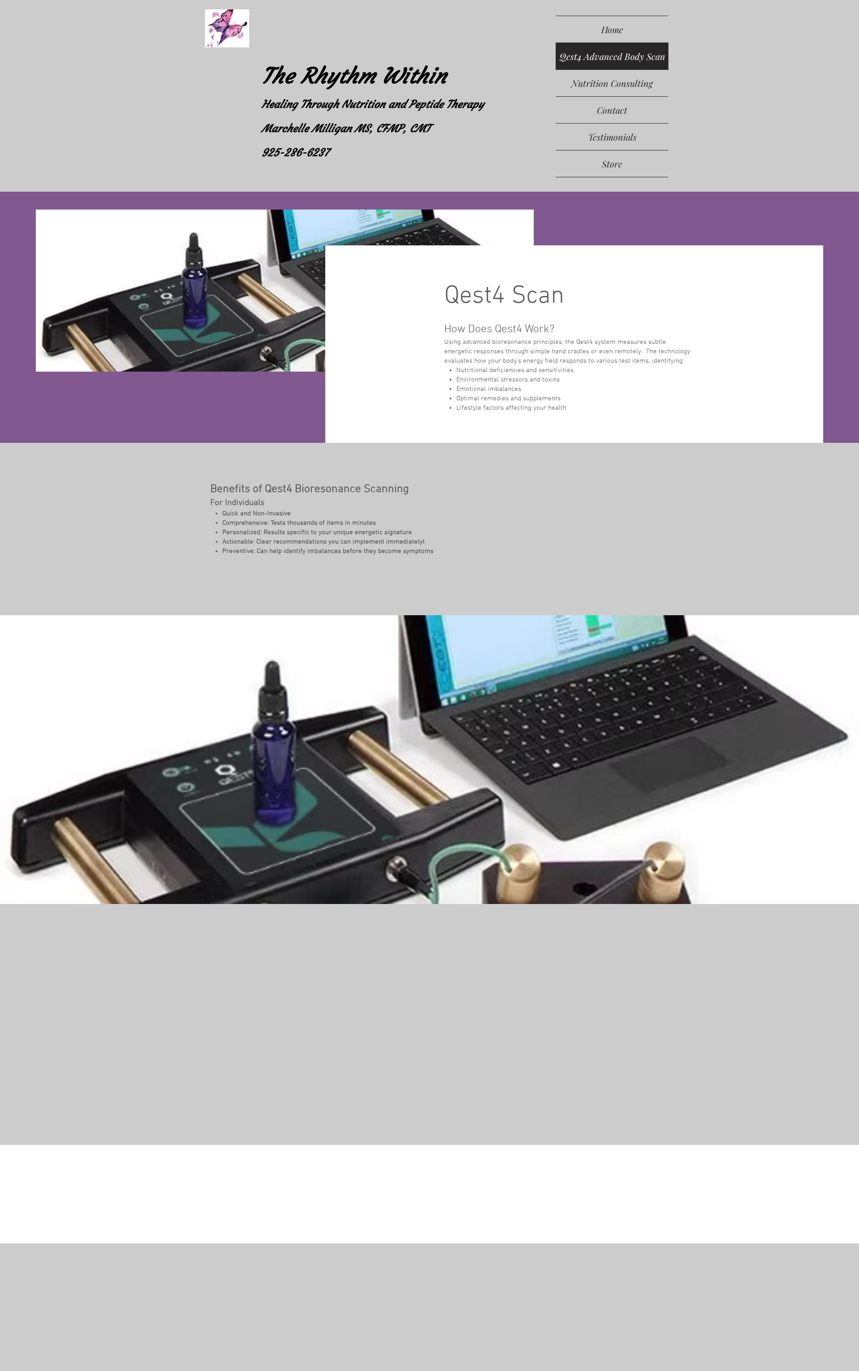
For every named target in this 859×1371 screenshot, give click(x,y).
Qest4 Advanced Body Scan (612, 56)
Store (612, 164)
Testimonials (612, 137)
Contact (612, 110)
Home (612, 29)
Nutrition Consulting (612, 83)
